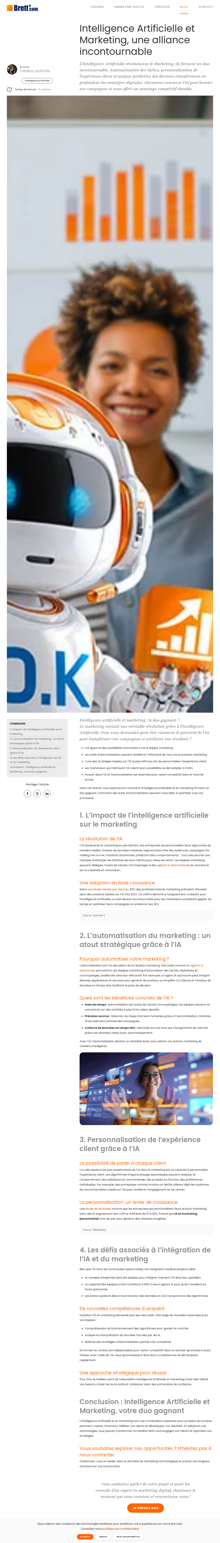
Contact (205, 7)
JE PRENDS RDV (146, 1508)
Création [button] (162, 7)
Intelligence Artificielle (37, 80)
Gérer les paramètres (128, 1536)
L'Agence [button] (97, 7)
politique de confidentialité (121, 1529)
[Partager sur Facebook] (27, 793)
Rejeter (103, 1536)
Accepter (85, 1536)
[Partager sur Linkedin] (47, 793)
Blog (184, 7)
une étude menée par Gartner (108, 889)
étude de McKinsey (98, 1209)
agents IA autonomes (171, 865)
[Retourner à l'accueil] (22, 8)
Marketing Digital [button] (129, 7)
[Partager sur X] (37, 793)
